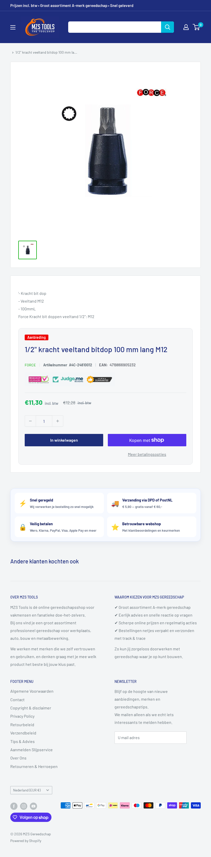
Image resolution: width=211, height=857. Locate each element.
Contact (17, 699)
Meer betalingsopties (147, 454)
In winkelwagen (64, 440)
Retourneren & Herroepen (34, 766)
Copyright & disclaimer (30, 707)
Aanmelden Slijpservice (31, 749)
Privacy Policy (22, 716)
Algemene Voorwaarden (32, 691)
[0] (196, 27)
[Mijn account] (186, 27)
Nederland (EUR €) (27, 790)
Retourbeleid (22, 724)
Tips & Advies (22, 741)
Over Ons (18, 757)
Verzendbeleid (23, 732)
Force (30, 365)
